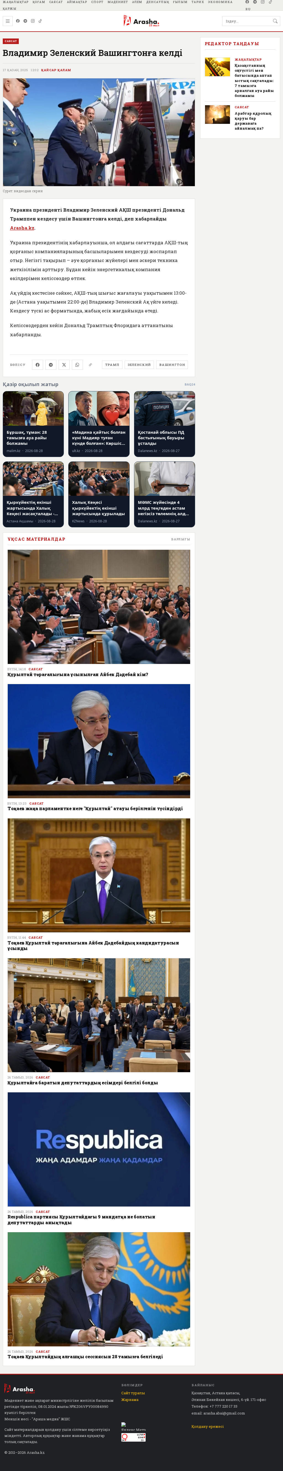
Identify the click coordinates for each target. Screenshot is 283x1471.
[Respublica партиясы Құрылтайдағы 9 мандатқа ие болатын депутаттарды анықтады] (98, 1149)
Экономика (220, 2)
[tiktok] (270, 2)
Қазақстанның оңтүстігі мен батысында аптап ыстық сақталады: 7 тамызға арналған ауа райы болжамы (254, 80)
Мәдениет (118, 2)
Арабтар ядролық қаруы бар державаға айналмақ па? (253, 121)
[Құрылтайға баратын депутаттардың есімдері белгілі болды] (98, 1015)
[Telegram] (255, 2)
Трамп (112, 365)
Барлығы (180, 539)
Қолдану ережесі (208, 1426)
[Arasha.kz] (141, 21)
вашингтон (172, 365)
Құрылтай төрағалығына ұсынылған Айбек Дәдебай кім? (77, 674)
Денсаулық (157, 2)
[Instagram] (263, 2)
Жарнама (129, 1399)
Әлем (137, 2)
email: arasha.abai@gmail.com (218, 1413)
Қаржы (10, 8)
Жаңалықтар (16, 2)
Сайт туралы (133, 1392)
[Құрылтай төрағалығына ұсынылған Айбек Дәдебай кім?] (98, 607)
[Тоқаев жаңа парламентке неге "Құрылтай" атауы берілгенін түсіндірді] (98, 741)
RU (248, 9)
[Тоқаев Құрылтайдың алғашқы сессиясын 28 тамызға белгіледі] (98, 1289)
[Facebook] (247, 2)
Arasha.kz (22, 228)
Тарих (198, 2)
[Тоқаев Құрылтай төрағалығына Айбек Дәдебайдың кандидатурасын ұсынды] (98, 875)
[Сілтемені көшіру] (90, 365)
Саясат (56, 2)
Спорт (97, 2)
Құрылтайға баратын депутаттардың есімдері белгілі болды (82, 1082)
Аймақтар (77, 2)
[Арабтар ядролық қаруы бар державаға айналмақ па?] (217, 114)
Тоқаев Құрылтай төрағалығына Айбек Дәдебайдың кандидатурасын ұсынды (93, 945)
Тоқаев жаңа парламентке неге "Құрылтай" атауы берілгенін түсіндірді (95, 808)
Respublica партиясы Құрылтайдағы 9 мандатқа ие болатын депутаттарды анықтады (81, 1219)
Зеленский (139, 365)
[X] (64, 365)
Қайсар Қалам (56, 70)
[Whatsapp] (77, 365)
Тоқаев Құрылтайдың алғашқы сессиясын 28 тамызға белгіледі (85, 1356)
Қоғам (39, 2)
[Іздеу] (275, 21)
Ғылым (180, 2)
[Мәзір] (8, 21)
